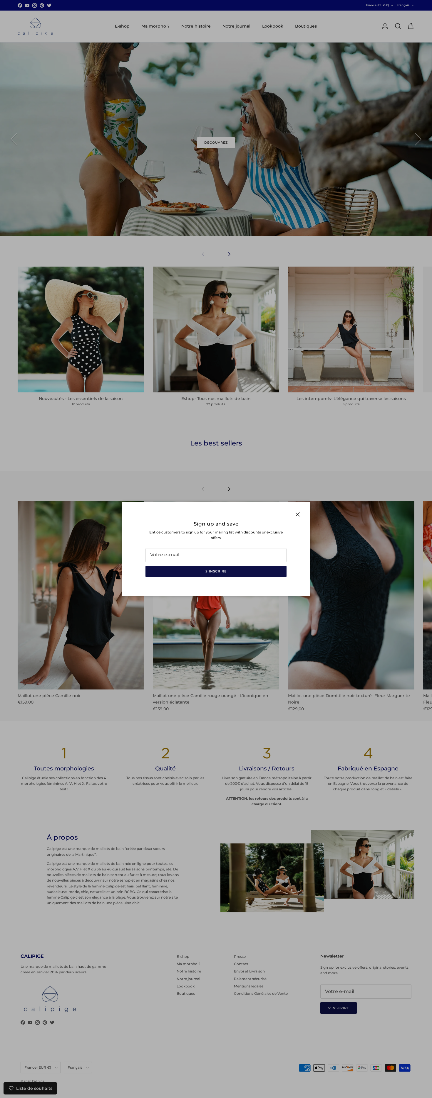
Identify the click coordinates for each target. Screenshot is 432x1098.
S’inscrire (216, 571)
